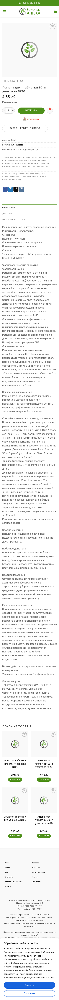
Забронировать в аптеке (25, 128)
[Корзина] (55, 11)
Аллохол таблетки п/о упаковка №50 (15, 818)
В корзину (31, 110)
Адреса (8, 886)
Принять (29, 985)
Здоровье (36, 867)
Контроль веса (38, 872)
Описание (8, 207)
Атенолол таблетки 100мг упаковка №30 (43, 763)
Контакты (9, 877)
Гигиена (35, 877)
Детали (7, 213)
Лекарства (12, 81)
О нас (7, 863)
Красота (35, 863)
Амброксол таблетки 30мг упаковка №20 (44, 820)
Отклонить (29, 993)
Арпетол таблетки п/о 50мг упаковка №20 (15, 763)
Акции (7, 867)
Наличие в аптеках (14, 220)
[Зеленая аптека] (30, 11)
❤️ (49, 109)
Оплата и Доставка (13, 882)
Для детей (36, 882)
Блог (6, 872)
